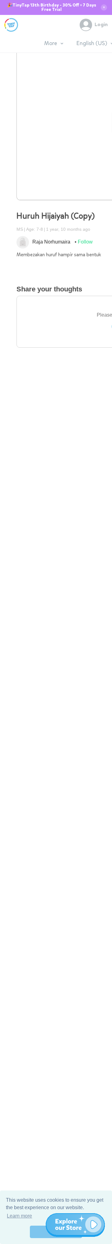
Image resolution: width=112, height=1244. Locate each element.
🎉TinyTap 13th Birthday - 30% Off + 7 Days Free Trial (51, 7)
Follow (85, 241)
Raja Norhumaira (51, 241)
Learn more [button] (19, 1215)
